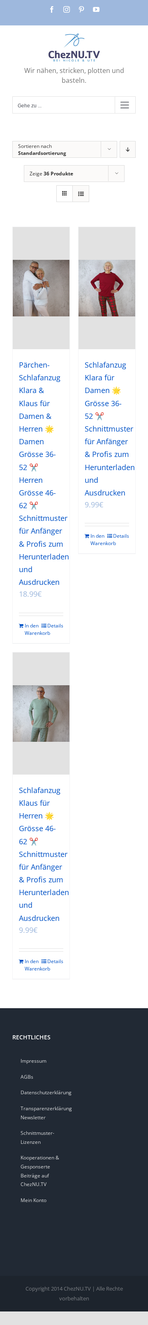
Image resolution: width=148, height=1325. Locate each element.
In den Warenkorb (33, 629)
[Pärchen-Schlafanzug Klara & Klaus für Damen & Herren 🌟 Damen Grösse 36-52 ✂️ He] (41, 288)
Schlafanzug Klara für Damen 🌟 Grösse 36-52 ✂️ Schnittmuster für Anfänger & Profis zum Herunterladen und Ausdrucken (110, 429)
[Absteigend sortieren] (128, 149)
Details (55, 625)
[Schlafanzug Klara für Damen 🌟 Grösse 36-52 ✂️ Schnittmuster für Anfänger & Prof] (107, 288)
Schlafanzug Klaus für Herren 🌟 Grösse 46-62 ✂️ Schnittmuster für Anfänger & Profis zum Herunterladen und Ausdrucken (44, 854)
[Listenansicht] (81, 194)
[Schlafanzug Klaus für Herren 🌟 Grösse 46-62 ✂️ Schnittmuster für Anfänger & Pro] (41, 713)
